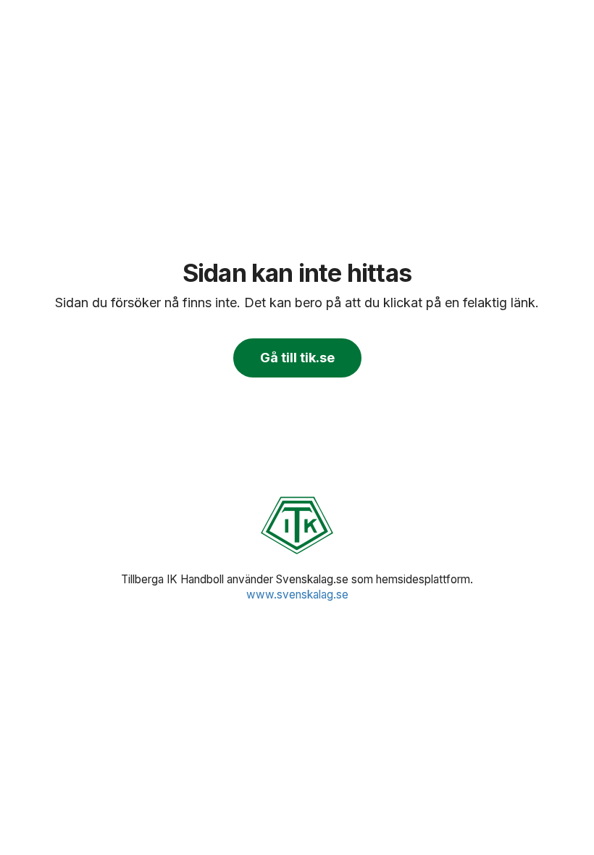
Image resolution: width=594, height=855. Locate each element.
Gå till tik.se (297, 357)
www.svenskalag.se (297, 594)
